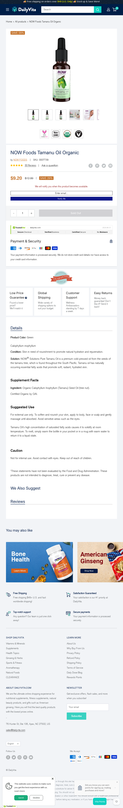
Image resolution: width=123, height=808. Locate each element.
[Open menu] (7, 9)
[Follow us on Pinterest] (25, 757)
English (11, 743)
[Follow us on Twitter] (14, 757)
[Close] (52, 778)
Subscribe (76, 716)
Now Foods (20, 159)
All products (20, 21)
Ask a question (50, 165)
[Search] (97, 9)
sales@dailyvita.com (15, 730)
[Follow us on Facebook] (8, 757)
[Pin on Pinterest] (97, 165)
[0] (114, 9)
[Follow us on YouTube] (31, 757)
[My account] (108, 9)
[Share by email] (110, 165)
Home (9, 21)
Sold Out (76, 213)
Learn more (19, 791)
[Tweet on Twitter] (104, 165)
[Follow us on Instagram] (19, 757)
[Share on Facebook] (90, 165)
